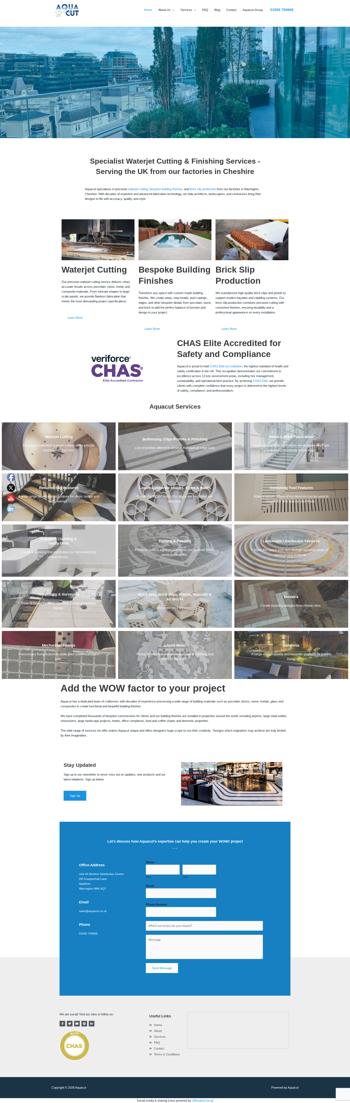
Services (186, 10)
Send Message (162, 968)
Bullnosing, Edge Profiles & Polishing (175, 439)
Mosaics (291, 597)
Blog (217, 10)
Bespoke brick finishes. (175, 608)
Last (185, 876)
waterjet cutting (138, 189)
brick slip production (203, 189)
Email (151, 886)
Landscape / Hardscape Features (291, 541)
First (148, 876)
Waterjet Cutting (59, 437)
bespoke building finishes (165, 189)
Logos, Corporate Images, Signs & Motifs (175, 488)
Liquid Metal (175, 645)
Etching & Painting (175, 541)
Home (148, 10)
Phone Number (157, 904)
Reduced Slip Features (58, 488)
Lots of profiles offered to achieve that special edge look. (175, 448)
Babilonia (291, 645)
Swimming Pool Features (291, 488)
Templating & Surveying (58, 594)
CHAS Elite (260, 381)
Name (151, 862)
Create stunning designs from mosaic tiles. (291, 605)
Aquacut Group (253, 10)
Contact (231, 10)
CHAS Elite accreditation (226, 366)
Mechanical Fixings (58, 645)
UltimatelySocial (202, 1100)
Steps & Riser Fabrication (291, 437)
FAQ (205, 10)
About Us (164, 10)
